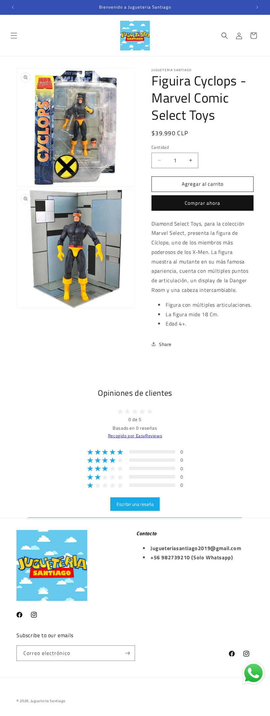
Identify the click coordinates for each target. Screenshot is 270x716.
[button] (14, 35)
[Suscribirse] (127, 653)
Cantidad (160, 147)
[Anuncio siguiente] (257, 7)
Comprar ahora (202, 203)
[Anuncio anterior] (13, 7)
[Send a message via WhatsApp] (253, 673)
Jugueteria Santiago (48, 700)
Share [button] (165, 344)
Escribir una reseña (135, 504)
